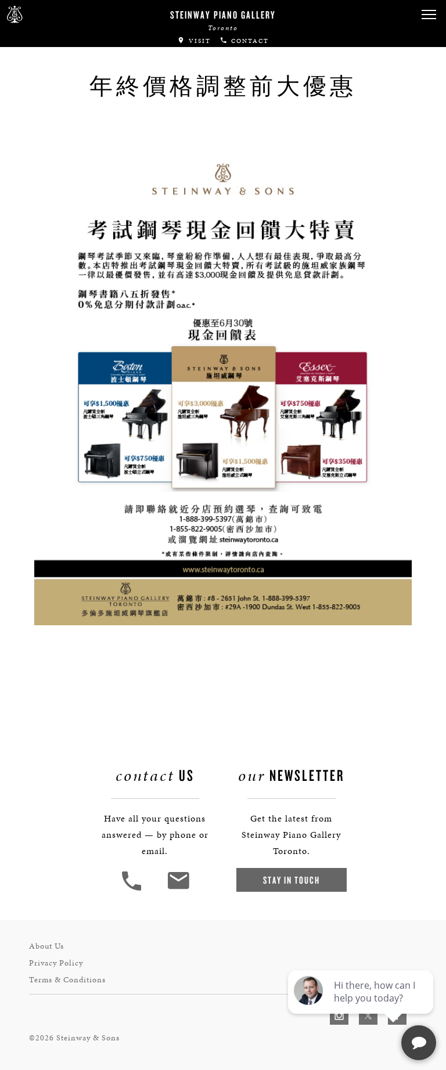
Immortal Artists (56, 37)
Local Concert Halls (65, 83)
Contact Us (37, 122)
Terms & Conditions (67, 979)
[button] (133, 889)
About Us (46, 946)
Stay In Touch (291, 880)
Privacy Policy (56, 962)
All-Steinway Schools (68, 60)
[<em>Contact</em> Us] (178, 889)
